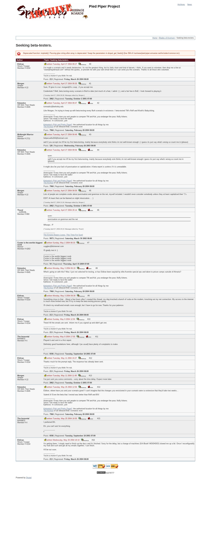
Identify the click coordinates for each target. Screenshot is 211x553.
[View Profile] (82, 64)
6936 (52, 354)
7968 (52, 130)
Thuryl (20, 210)
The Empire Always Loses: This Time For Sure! (63, 235)
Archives (181, 5)
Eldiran (20, 64)
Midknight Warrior (25, 135)
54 (51, 264)
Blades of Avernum (167, 38)
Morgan (20, 84)
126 (51, 146)
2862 (52, 99)
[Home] (53, 12)
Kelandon (21, 103)
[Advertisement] (68, 26)
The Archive (48, 127)
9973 (52, 238)
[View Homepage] (90, 103)
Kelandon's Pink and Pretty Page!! (57, 125)
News (189, 5)
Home (154, 38)
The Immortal (23, 337)
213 (51, 79)
